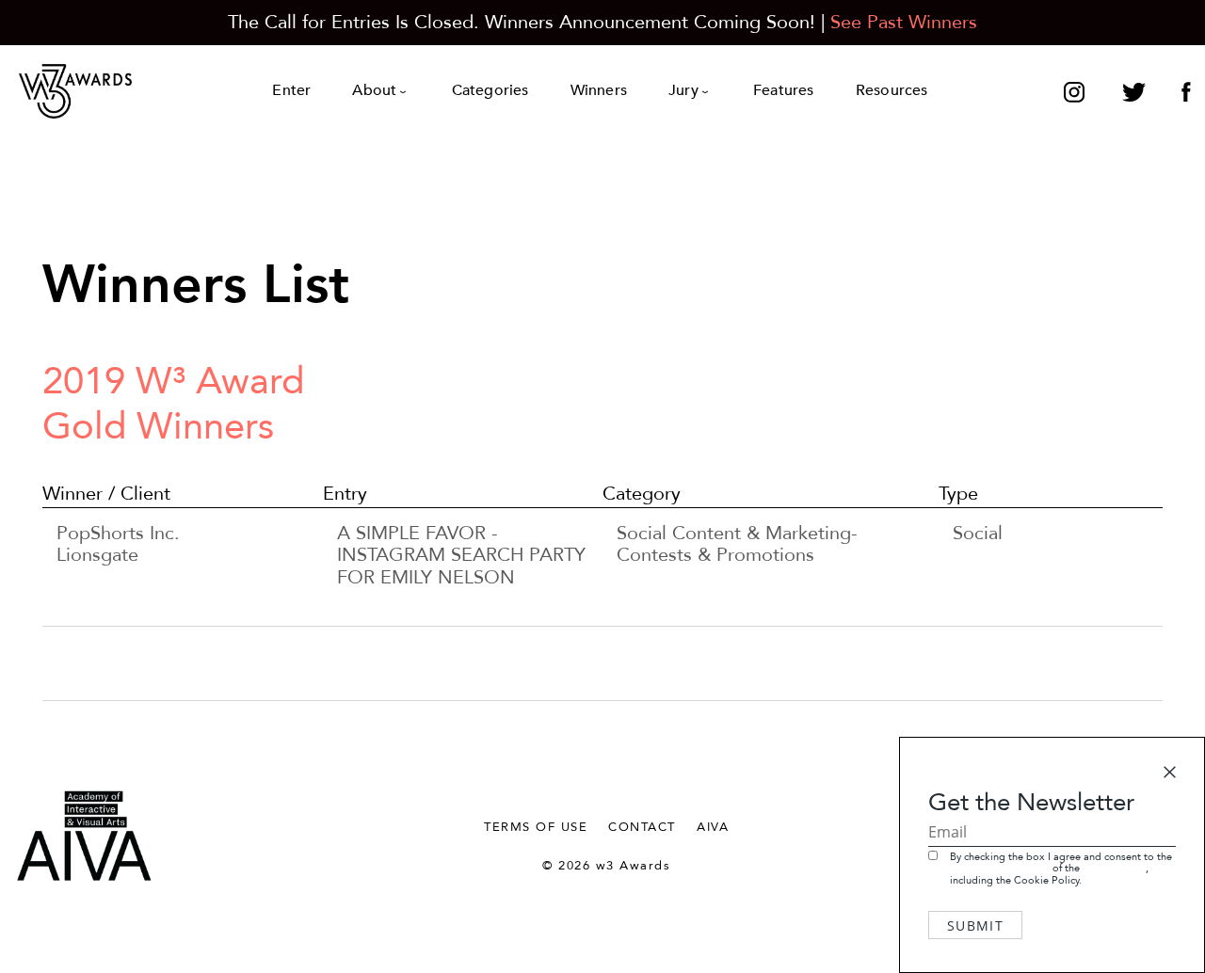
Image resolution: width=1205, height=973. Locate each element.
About (374, 91)
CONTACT (642, 827)
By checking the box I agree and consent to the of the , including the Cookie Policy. (1061, 868)
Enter (291, 91)
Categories (490, 91)
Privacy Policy (1114, 868)
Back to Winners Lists (1134, 452)
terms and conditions (1000, 868)
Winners (598, 91)
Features (783, 91)
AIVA (713, 827)
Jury (683, 91)
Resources (892, 91)
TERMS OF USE (535, 827)
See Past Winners (903, 22)
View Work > (391, 600)
